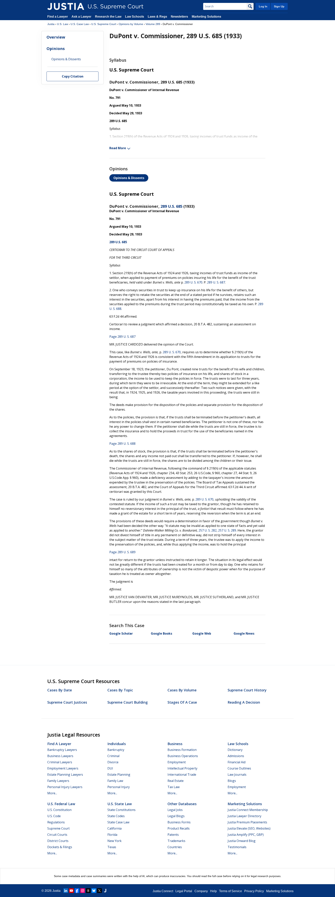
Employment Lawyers (62, 768)
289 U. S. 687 (216, 282)
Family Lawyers (58, 781)
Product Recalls (179, 828)
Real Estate (176, 781)
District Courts (57, 841)
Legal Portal (183, 891)
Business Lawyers (60, 756)
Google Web (201, 633)
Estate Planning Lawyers (65, 774)
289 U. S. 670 (193, 282)
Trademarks (176, 841)
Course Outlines (239, 768)
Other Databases (182, 803)
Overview (56, 37)
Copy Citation (72, 76)
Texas (111, 847)
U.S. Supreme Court (103, 24)
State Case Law (118, 822)
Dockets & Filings (59, 847)
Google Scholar (121, 633)
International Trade (182, 774)
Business (175, 743)
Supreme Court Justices (67, 702)
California (114, 828)
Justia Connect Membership (248, 810)
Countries (175, 847)
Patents (173, 834)
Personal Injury (118, 787)
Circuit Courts (57, 834)
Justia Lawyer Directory (244, 816)
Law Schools (134, 16)
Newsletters (179, 16)
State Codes (116, 816)
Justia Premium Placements (247, 822)
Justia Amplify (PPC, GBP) (246, 834)
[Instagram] (82, 890)
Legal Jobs (175, 810)
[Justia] (65, 6)
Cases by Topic (120, 690)
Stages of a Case (182, 702)
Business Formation (182, 750)
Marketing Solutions (206, 16)
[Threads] (88, 890)
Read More (117, 148)
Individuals (116, 743)
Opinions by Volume (131, 24)
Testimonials (237, 847)
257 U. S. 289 (227, 530)
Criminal (113, 756)
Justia (50, 24)
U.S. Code (54, 816)
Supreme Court (58, 828)
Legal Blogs (176, 816)
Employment (177, 762)
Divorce (112, 762)
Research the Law (108, 16)
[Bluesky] (94, 890)
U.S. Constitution (59, 810)
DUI (110, 768)
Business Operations (183, 756)
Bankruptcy (115, 750)
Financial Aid (236, 762)
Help (213, 891)
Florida (112, 834)
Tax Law (174, 787)
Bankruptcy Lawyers (62, 750)
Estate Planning (118, 774)
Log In (263, 6)
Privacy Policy (254, 891)
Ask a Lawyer (82, 16)
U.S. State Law (119, 803)
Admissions (236, 756)
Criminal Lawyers (59, 762)
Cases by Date (59, 690)
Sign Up (279, 6)
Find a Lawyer (57, 16)
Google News (244, 633)
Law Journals (237, 774)
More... (52, 793)
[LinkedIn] (65, 890)
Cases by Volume (182, 690)
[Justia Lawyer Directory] (105, 890)
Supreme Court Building (127, 702)
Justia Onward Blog (242, 841)
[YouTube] (71, 890)
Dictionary (235, 750)
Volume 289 (153, 24)
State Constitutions (121, 810)
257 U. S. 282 (208, 530)
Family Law (115, 781)
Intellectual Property (182, 768)
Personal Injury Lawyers (64, 787)
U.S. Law (62, 24)
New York (114, 841)
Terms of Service (230, 891)
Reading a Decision (244, 702)
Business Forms (179, 822)
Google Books (161, 633)
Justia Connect (163, 891)
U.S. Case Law (80, 24)
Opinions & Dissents (128, 178)
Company (201, 891)
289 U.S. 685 (171, 206)
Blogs (232, 781)
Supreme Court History (247, 690)
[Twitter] (99, 890)
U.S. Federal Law (61, 803)
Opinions (56, 48)
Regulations (56, 822)
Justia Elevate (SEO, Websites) (249, 828)
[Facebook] (77, 890)
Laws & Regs (157, 16)
